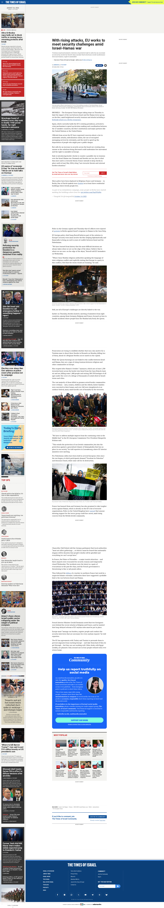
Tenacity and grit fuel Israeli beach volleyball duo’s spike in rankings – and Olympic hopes (12, 705)
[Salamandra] (97, 904)
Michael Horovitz (8, 335)
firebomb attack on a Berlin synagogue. (66, 120)
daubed (80, 183)
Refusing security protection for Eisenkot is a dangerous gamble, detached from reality (12, 249)
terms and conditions (76, 871)
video (44, 890)
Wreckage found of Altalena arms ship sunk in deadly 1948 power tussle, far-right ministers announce (12, 122)
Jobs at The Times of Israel (77, 882)
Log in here (102, 820)
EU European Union (58, 808)
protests (57, 231)
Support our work (79, 720)
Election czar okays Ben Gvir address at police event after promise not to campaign (12, 371)
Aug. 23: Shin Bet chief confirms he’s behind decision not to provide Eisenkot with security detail (13, 341)
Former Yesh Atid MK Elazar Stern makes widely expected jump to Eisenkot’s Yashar (12, 846)
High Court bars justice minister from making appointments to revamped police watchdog (17, 393)
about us (73, 876)
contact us (73, 884)
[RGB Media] (83, 904)
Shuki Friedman (5, 536)
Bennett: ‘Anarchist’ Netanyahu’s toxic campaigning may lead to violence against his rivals (85, 752)
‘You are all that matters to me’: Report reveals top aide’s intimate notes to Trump (61, 773)
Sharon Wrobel (15, 647)
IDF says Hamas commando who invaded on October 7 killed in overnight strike (12, 93)
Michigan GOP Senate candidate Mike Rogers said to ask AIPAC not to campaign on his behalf (98, 753)
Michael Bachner (8, 284)
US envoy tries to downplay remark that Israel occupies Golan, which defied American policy (12, 806)
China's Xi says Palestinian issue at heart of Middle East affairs (12, 84)
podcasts (46, 887)
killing (68, 573)
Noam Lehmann (15, 399)
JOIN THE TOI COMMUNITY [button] (97, 817)
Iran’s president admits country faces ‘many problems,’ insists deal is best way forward (73, 753)
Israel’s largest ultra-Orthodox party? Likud (11, 539)
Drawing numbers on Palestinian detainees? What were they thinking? (12, 585)
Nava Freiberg (7, 778)
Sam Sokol (5, 129)
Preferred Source (87, 60)
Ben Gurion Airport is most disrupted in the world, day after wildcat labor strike (17, 665)
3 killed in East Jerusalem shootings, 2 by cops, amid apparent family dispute (17, 416)
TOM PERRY (5, 821)
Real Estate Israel (48, 882)
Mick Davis (3, 558)
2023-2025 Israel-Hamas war (81, 807)
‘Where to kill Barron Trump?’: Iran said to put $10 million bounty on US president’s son (12, 748)
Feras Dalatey (13, 821)
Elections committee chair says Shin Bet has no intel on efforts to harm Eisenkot (12, 332)
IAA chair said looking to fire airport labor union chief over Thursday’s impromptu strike (17, 654)
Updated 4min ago (11, 30)
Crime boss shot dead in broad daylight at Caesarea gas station (17, 405)
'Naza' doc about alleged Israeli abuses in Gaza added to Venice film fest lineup (12, 65)
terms (101, 176)
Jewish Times (46, 873)
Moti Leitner (4, 491)
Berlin (90, 807)
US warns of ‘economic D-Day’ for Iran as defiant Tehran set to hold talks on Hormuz (12, 169)
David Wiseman (13, 712)
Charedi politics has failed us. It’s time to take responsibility (12, 494)
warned (92, 511)
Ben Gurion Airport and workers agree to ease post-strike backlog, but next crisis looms (17, 643)
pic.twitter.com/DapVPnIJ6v (91, 192)
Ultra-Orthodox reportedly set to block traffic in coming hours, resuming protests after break (12, 37)
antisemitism (96, 807)
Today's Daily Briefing (12, 430)
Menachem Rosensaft (6, 581)
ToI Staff (63, 64)
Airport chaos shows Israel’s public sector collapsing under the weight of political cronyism (73, 774)
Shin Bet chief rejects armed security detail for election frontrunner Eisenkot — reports (12, 272)
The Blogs (46, 884)
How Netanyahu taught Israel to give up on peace (12, 561)
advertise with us (75, 879)
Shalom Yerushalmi (13, 241)
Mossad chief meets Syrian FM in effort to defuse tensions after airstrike (12, 772)
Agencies (56, 64)
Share (100, 65)
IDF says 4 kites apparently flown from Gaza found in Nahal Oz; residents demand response (85, 774)
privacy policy (74, 873)
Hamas (71, 807)
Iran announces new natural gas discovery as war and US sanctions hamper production (17, 203)
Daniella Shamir (5, 513)
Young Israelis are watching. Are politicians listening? (12, 516)
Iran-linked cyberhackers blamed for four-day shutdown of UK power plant (17, 214)
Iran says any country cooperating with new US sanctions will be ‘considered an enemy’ (61, 753)
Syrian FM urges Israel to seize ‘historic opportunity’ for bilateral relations (11, 817)
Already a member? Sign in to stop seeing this (79, 724)
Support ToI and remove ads (155, 2)
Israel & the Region (63, 807)
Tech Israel (46, 879)
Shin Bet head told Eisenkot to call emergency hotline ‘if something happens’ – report (13, 311)
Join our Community (139, 2)
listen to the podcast (15, 447)
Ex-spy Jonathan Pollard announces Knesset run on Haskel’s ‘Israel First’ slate (12, 869)
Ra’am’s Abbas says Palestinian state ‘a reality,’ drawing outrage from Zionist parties (97, 774)
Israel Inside (46, 876)
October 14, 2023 (80, 196)
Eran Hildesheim (11, 612)
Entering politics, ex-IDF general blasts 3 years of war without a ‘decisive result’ (13, 878)
